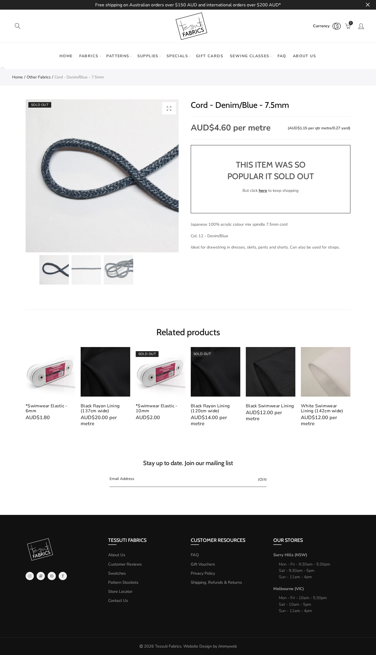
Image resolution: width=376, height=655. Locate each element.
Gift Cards (209, 56)
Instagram (30, 576)
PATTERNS (117, 56)
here (263, 190)
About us (304, 56)
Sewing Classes (249, 56)
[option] (102, 175)
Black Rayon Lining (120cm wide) (210, 408)
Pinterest (52, 576)
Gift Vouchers (203, 564)
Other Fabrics (39, 77)
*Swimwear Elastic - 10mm (157, 408)
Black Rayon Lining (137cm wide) (100, 408)
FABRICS (89, 56)
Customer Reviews (125, 564)
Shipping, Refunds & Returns (216, 582)
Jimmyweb (227, 646)
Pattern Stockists (123, 582)
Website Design (197, 646)
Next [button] (349, 389)
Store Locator (120, 591)
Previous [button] (26, 389)
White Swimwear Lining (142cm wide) (322, 408)
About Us (116, 555)
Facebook (63, 576)
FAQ (281, 56)
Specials (177, 56)
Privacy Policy (203, 573)
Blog (41, 576)
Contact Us (118, 600)
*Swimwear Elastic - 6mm (46, 408)
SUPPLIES (148, 56)
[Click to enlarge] (169, 108)
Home (66, 56)
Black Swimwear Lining (270, 405)
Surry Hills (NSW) (290, 555)
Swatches (117, 573)
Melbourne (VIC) (288, 588)
